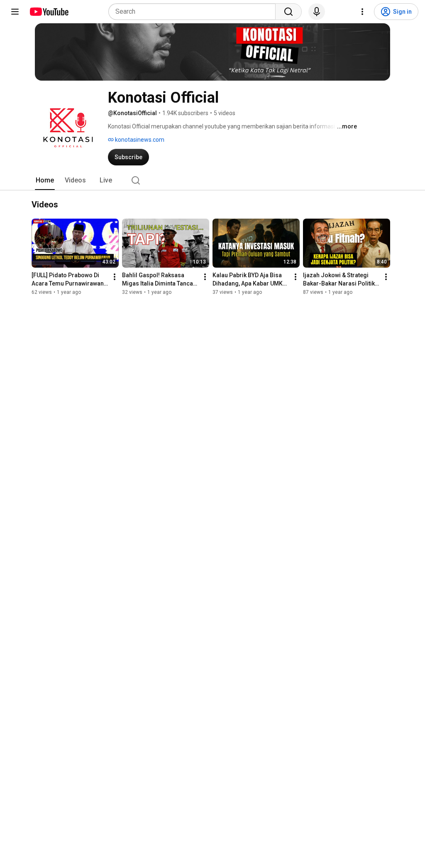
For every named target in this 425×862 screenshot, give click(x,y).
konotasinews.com (139, 139)
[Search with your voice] (316, 11)
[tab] (45, 180)
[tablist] (212, 180)
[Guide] (15, 12)
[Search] (288, 11)
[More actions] (114, 276)
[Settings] (362, 12)
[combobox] (194, 12)
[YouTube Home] (48, 11)
